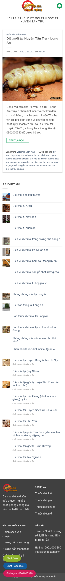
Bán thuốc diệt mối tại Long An (30, 316)
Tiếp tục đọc (17, 140)
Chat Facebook (15, 565)
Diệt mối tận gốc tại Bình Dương (31, 446)
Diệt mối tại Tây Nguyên (26, 457)
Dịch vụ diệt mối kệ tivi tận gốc (30, 250)
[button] (4, 6)
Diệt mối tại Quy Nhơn (25, 371)
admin (42, 52)
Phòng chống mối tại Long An (29, 294)
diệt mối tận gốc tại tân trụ (22, 165)
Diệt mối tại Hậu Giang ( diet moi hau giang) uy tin (34, 398)
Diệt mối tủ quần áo (24, 228)
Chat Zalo (12, 558)
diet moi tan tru (43, 165)
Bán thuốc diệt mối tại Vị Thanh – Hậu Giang (34, 329)
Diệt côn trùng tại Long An (27, 305)
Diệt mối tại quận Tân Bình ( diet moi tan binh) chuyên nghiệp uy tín (36, 434)
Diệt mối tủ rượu (22, 205)
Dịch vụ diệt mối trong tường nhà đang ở (36, 239)
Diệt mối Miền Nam (16, 34)
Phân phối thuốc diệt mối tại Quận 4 (33, 349)
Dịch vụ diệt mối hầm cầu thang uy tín (34, 261)
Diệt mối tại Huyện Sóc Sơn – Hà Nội (34, 410)
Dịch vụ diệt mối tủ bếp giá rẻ (29, 283)
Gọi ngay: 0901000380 (19, 573)
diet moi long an (20, 158)
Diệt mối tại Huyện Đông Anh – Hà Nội (35, 360)
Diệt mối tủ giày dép (24, 217)
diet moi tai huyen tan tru (42, 158)
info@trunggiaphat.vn (47, 551)
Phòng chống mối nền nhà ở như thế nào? (34, 340)
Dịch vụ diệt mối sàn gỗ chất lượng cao (35, 272)
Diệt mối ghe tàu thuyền (26, 194)
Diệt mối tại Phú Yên (24, 421)
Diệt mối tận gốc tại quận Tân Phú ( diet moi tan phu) (35, 384)
